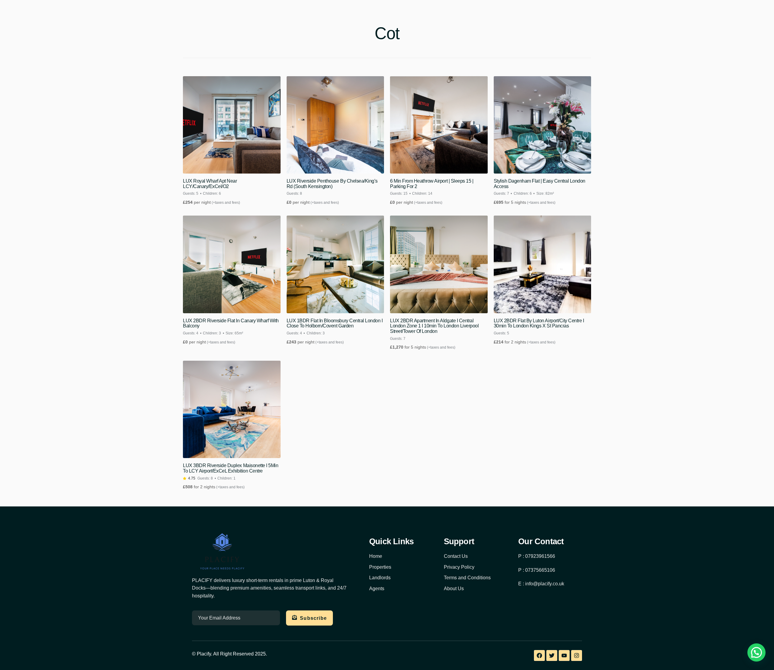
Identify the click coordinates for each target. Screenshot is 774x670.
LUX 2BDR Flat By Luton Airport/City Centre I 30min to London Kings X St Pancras (539, 323)
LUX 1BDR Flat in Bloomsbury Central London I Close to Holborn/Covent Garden (335, 323)
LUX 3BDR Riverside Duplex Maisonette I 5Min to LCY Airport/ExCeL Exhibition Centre (230, 468)
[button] (756, 652)
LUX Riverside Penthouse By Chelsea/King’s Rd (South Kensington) (332, 183)
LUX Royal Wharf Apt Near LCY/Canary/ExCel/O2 (210, 183)
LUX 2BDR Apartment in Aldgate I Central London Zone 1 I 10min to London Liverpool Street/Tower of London (434, 326)
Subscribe (313, 618)
